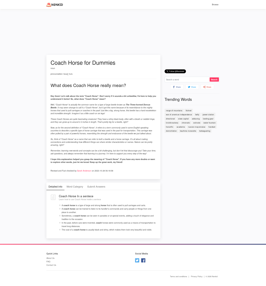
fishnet (189, 110)
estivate (196, 122)
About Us (50, 258)
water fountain (210, 122)
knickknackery (172, 122)
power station (208, 114)
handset (212, 126)
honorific (169, 126)
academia (181, 126)
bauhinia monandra (188, 130)
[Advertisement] (133, 30)
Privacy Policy (197, 276)
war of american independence (179, 114)
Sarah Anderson (84, 170)
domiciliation (171, 130)
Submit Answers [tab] (96, 186)
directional (170, 118)
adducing (196, 118)
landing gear (208, 118)
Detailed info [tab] (55, 186)
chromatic (186, 122)
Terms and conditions (178, 276)
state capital (183, 118)
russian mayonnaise (196, 126)
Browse (215, 4)
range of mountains (174, 110)
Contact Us (51, 265)
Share (178, 87)
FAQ (48, 261)
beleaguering (204, 130)
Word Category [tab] (74, 186)
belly (197, 114)
